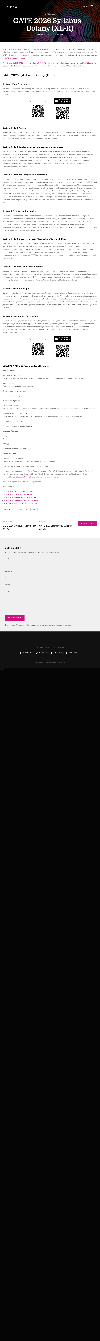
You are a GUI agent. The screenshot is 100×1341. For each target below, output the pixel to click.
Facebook (27, 653)
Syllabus (34, 509)
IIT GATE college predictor (26, 63)
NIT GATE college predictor (49, 63)
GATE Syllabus (50, 14)
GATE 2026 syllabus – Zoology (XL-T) (19, 492)
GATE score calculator (70, 63)
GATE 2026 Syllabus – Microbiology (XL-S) (21, 500)
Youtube (72, 653)
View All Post (87, 523)
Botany (20, 509)
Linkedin (57, 653)
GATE (26, 509)
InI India (11, 7)
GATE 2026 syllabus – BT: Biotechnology (20, 503)
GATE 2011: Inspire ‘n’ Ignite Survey (18, 494)
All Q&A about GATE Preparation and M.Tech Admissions (36, 477)
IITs (49, 471)
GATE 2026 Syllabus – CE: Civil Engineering (21, 497)
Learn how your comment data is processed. (54, 625)
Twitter (42, 653)
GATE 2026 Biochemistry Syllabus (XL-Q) (55, 525)
